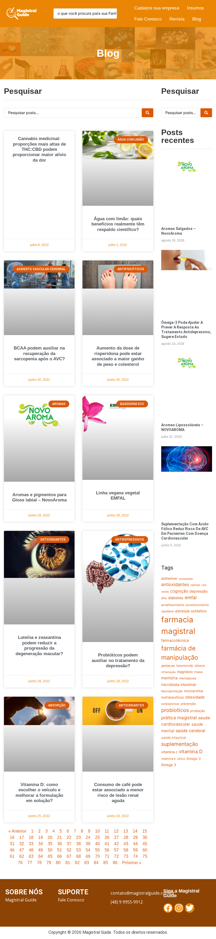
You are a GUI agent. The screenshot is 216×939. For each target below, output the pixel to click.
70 (97, 856)
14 (135, 831)
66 (59, 856)
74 (135, 856)
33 (31, 843)
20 (50, 837)
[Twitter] (189, 908)
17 (21, 837)
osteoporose (170, 704)
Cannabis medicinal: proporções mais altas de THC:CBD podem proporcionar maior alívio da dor (39, 149)
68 (78, 856)
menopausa (187, 678)
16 (12, 837)
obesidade (195, 697)
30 (145, 837)
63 (31, 856)
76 (20, 862)
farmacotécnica (175, 640)
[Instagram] (179, 908)
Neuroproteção (172, 691)
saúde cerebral (190, 730)
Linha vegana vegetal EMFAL (118, 495)
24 (88, 837)
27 (116, 837)
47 (21, 850)
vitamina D (191, 751)
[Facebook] (168, 908)
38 (78, 843)
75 (145, 856)
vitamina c (169, 752)
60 (145, 850)
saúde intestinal (173, 738)
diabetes (175, 598)
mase (198, 672)
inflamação (168, 672)
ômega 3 (168, 765)
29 (135, 837)
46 (12, 850)
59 (135, 850)
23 (78, 837)
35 (50, 843)
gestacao (168, 666)
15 (144, 831)
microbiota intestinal (178, 684)
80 (58, 862)
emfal (191, 597)
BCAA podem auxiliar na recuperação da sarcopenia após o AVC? (39, 353)
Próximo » (131, 862)
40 (97, 843)
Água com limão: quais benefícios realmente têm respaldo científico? (117, 224)
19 (40, 837)
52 (69, 850)
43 (126, 843)
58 (126, 850)
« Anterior (17, 831)
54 (88, 850)
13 (125, 831)
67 (69, 856)
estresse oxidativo (191, 611)
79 (48, 862)
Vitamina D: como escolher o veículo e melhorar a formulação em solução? (39, 792)
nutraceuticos (172, 697)
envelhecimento (172, 605)
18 (31, 837)
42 (116, 843)
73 (126, 856)
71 (107, 856)
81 (67, 862)
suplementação (179, 744)
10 (97, 831)
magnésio (185, 672)
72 (116, 856)
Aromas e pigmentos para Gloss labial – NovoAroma (39, 497)
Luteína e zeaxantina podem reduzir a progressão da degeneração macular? (39, 645)
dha (164, 598)
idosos (200, 666)
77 (29, 862)
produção (197, 711)
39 (88, 843)
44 (135, 843)
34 (40, 843)
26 (107, 837)
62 (21, 856)
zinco (181, 759)
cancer (195, 585)
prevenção (188, 704)
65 (50, 856)
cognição (179, 591)
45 (145, 843)
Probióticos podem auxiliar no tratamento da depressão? (118, 660)
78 (39, 862)
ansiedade (186, 579)
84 (96, 862)
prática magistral (179, 717)
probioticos (175, 710)
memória (169, 677)
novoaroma (193, 691)
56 (107, 850)
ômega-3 (193, 759)
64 (40, 856)
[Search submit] (147, 112)
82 (77, 862)
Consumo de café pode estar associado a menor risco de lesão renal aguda (118, 792)
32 (21, 843)
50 (50, 850)
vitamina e (168, 759)
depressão (198, 591)
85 (105, 862)
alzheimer (169, 578)
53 (78, 850)
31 (12, 843)
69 (88, 856)
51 (59, 850)
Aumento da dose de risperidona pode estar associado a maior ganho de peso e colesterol (118, 356)
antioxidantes (175, 584)
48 (31, 850)
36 (59, 843)
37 (69, 843)
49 (40, 850)
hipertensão (184, 666)
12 (116, 831)
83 (86, 862)
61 (12, 856)
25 (97, 837)
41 (107, 843)
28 (126, 837)
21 (59, 837)
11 (107, 831)
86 (115, 862)
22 (69, 837)
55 (97, 850)
